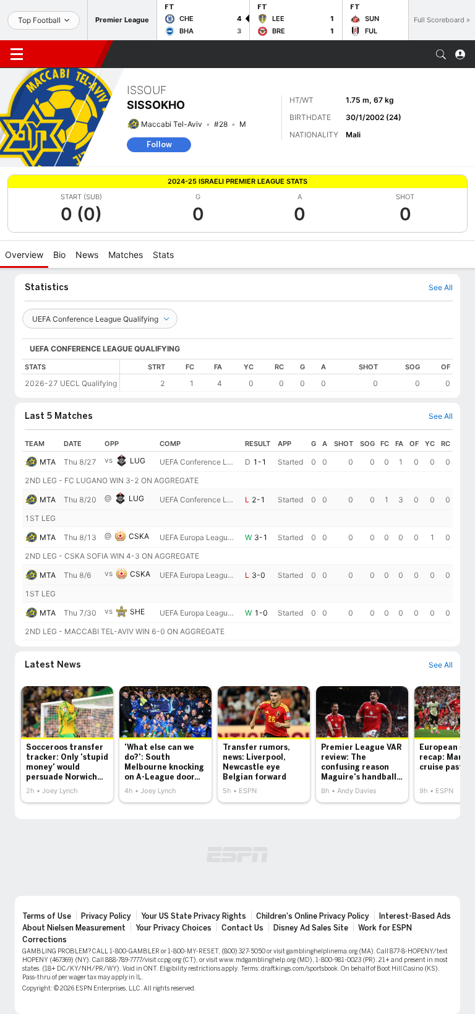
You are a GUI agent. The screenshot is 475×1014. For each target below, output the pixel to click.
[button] (441, 54)
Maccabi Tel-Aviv (171, 124)
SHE (137, 611)
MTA (48, 461)
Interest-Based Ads (415, 916)
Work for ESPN (385, 928)
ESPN (66, 53)
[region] (286, 375)
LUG (137, 460)
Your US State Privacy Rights (193, 916)
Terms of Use (46, 916)
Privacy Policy (106, 916)
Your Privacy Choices (173, 928)
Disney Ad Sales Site (310, 928)
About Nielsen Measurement (74, 928)
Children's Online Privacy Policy (312, 916)
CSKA (139, 536)
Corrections (44, 939)
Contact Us (242, 928)
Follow (159, 144)
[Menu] (16, 54)
